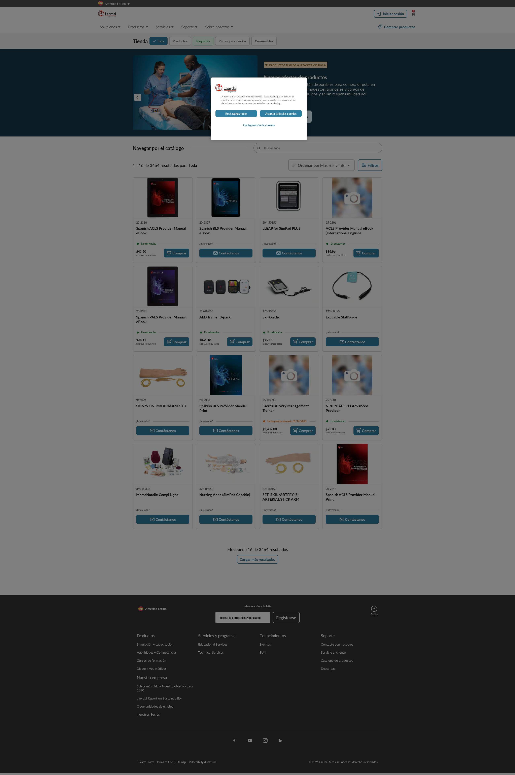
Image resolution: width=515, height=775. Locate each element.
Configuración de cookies (259, 125)
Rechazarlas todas (236, 114)
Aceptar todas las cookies (281, 114)
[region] (259, 109)
